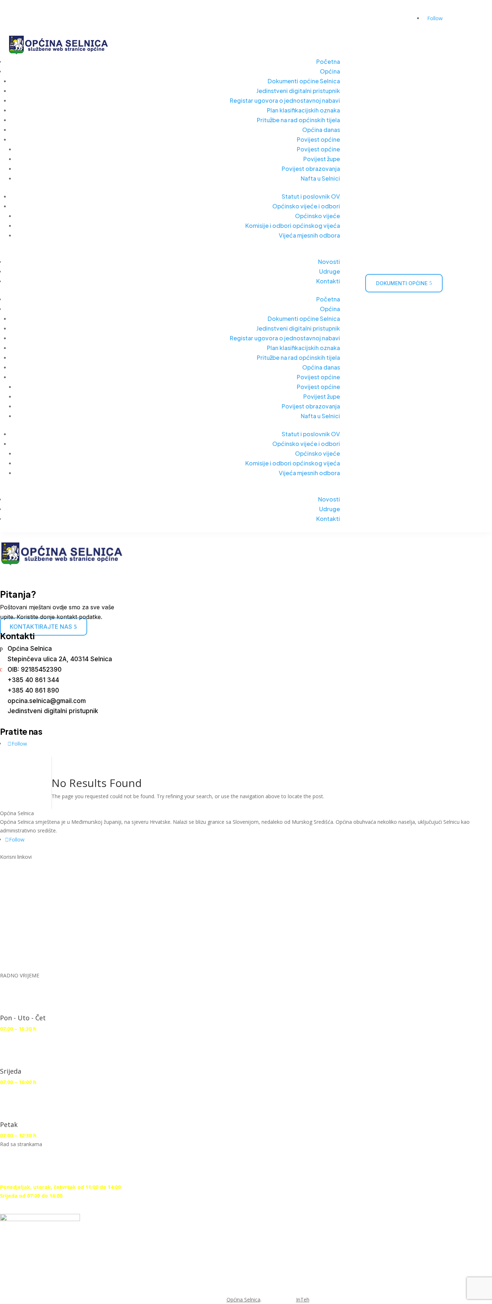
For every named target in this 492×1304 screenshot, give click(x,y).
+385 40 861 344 (33, 680)
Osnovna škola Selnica (45, 916)
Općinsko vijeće (317, 216)
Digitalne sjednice (37, 867)
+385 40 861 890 (33, 690)
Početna (328, 61)
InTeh (302, 1299)
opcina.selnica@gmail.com (47, 700)
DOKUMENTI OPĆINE (402, 283)
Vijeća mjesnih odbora (309, 235)
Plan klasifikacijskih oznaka (303, 110)
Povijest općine (318, 139)
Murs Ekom (27, 879)
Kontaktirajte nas (41, 626)
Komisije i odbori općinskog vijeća (292, 225)
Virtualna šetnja (302, 22)
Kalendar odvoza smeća (371, 22)
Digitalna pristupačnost (48, 928)
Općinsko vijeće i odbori (306, 206)
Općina (330, 71)
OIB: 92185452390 (35, 669)
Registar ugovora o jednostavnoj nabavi (285, 100)
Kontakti (328, 281)
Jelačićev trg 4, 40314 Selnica (53, 7)
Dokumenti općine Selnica (304, 81)
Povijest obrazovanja (311, 168)
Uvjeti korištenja (35, 940)
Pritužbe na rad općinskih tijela (298, 120)
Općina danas (321, 129)
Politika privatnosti (40, 953)
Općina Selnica (30, 648)
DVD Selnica (28, 891)
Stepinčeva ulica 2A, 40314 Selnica (60, 659)
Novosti (329, 261)
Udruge (329, 271)
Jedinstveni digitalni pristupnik (298, 90)
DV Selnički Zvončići (41, 904)
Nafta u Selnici (320, 178)
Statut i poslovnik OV (311, 196)
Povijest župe (321, 159)
